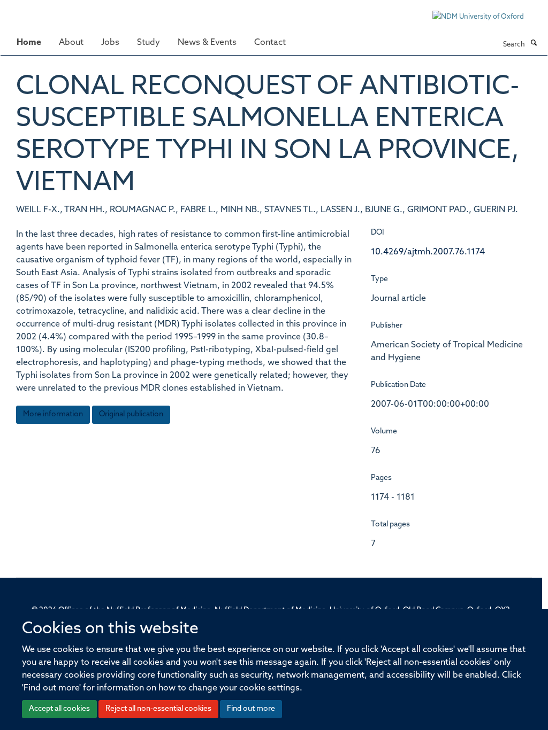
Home (29, 42)
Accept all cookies (59, 709)
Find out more (251, 709)
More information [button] (53, 414)
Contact (270, 42)
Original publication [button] (131, 414)
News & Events (207, 42)
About (71, 42)
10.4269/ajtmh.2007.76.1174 (428, 252)
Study (148, 42)
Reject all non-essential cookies (158, 709)
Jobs (110, 42)
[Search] (533, 44)
